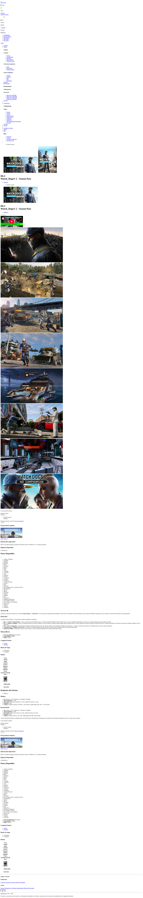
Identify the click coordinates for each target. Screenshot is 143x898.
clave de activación (19, 521)
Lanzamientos (10, 57)
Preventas (9, 58)
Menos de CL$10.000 (12, 96)
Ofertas (8, 55)
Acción (8, 75)
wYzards (9, 122)
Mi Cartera (6, 39)
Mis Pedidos (6, 37)
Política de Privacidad (29, 888)
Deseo (2, 522)
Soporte (2, 888)
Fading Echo (10, 117)
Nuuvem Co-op (10, 140)
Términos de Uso (9, 888)
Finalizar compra (4, 14)
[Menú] (1, 1)
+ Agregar (3, 27)
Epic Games (9, 68)
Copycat (9, 114)
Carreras (9, 138)
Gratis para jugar (10, 61)
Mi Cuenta (6, 40)
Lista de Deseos (7, 36)
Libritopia (9, 118)
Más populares (10, 59)
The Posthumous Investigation (14, 121)
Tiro (7, 79)
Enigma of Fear (10, 116)
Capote (8, 113)
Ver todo (6, 82)
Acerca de (9, 136)
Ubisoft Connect (10, 69)
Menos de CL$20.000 (12, 98)
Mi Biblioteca (7, 35)
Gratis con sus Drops (11, 99)
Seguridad (22, 882)
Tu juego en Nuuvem (12, 139)
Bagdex (8, 112)
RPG (8, 78)
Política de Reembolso (18, 888)
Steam (8, 67)
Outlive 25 (9, 120)
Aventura (9, 76)
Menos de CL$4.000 (11, 95)
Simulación (9, 80)
